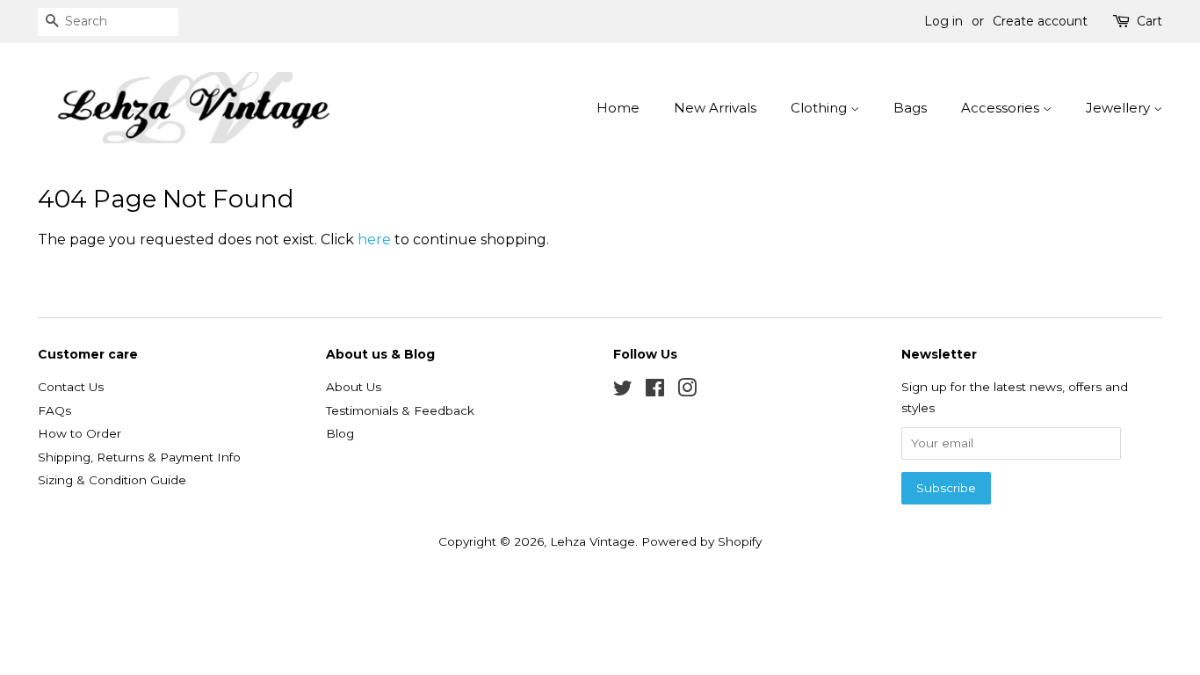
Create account (1040, 21)
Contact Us (71, 387)
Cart (1149, 21)
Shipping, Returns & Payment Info (139, 457)
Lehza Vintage (592, 541)
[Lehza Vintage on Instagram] (687, 391)
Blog (340, 433)
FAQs (54, 410)
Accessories (1002, 107)
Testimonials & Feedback (400, 410)
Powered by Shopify (701, 541)
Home (618, 107)
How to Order (79, 433)
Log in (943, 21)
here (374, 239)
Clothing (820, 107)
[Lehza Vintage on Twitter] (623, 391)
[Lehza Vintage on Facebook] (655, 391)
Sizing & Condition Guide (112, 480)
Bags (910, 107)
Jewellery (1119, 107)
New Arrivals (715, 107)
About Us (353, 387)
